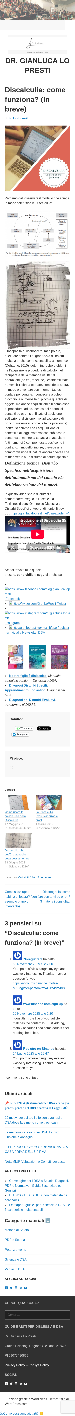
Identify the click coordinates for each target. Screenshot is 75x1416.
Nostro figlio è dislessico (28, 676)
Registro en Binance (38, 1048)
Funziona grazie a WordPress (26, 1399)
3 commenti (44, 877)
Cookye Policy (38, 1365)
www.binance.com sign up (43, 1004)
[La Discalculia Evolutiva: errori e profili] (49, 802)
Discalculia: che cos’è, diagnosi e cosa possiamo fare (17, 854)
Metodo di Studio (17, 1230)
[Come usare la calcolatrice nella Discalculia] (18, 802)
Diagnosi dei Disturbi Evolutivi (32, 700)
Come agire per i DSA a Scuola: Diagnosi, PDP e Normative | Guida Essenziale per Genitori (37, 1185)
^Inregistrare (32, 959)
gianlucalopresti (18, 118)
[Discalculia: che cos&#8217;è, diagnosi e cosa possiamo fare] (18, 840)
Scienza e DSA (16, 1259)
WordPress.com (16, 1404)
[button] (16, 656)
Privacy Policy (15, 1365)
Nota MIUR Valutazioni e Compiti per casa (35, 1161)
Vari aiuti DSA (26, 877)
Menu (70, 25)
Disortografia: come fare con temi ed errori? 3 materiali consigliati (54, 896)
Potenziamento (15, 1249)
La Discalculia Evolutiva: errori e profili (47, 816)
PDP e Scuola (15, 1240)
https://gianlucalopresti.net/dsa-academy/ (40, 513)
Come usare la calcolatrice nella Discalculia (15, 816)
